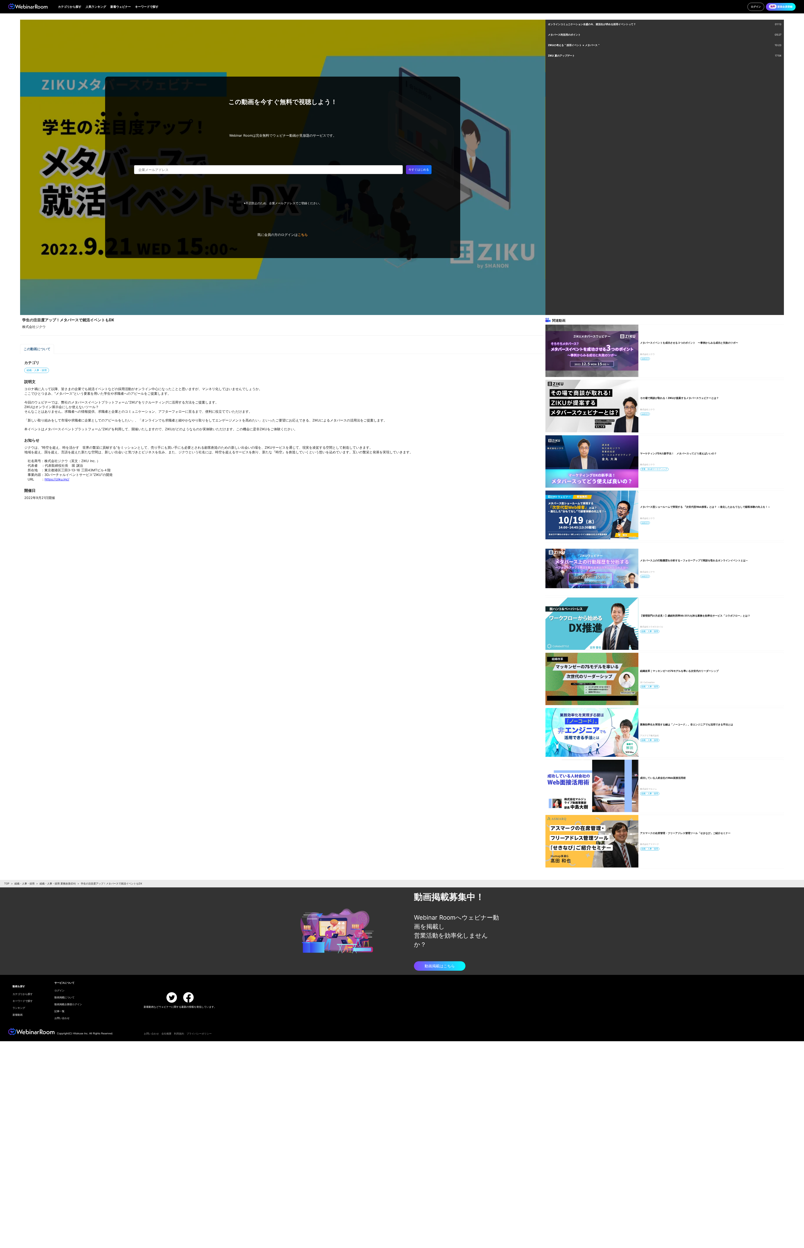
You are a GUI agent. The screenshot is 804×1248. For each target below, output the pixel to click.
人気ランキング (96, 6)
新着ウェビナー (120, 6)
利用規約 (179, 1033)
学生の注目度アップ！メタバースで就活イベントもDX (111, 883)
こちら (303, 235)
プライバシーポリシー (199, 1033)
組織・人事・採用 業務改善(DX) (58, 883)
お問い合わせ (151, 1033)
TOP (6, 883)
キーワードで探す (146, 6)
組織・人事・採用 (24, 883)
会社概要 (166, 1033)
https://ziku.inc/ (57, 479)
